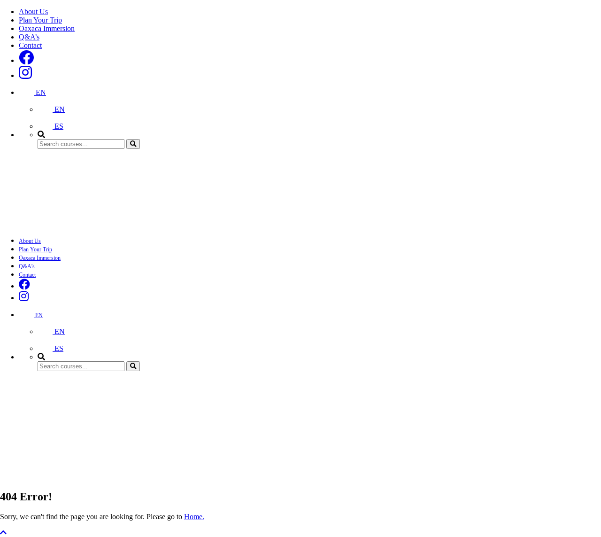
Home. (194, 517)
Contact (30, 45)
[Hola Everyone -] (70, 224)
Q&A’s (29, 37)
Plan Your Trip (40, 20)
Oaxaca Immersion (47, 28)
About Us (33, 12)
